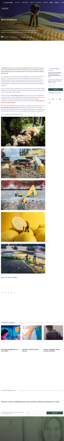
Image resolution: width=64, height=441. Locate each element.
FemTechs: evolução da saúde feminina (30, 350)
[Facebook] (53, 99)
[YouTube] (60, 99)
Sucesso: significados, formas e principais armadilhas (52, 350)
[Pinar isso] (11, 293)
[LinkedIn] (49, 103)
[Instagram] (49, 99)
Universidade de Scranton (17, 95)
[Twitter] (56, 99)
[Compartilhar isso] (2, 293)
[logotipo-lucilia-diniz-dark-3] (7, 2)
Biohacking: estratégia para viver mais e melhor (9, 350)
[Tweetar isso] (5, 293)
